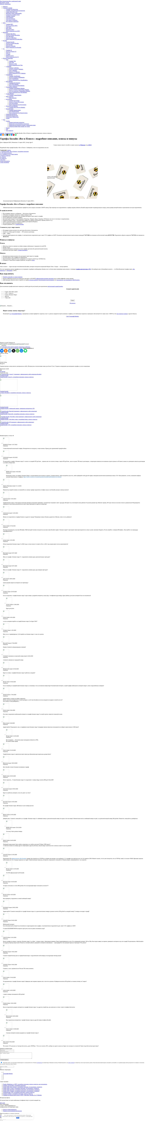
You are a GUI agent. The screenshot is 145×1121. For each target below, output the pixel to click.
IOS (7, 129)
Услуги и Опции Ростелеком (16, 102)
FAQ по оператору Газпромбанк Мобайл (19, 91)
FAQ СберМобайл (13, 78)
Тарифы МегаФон (10, 33)
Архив (7, 118)
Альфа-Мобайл (10, 93)
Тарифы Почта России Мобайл (17, 107)
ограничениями (20, 224)
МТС (4, 23)
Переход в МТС (10, 29)
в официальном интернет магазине (45, 278)
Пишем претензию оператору (16, 122)
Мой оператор (9, 96)
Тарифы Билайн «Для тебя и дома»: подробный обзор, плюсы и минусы (18, 419)
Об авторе (2, 371)
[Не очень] (7, 344)
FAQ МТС (8, 27)
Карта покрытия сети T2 (12, 57)
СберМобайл (9, 74)
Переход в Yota (13, 63)
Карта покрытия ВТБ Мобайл (16, 85)
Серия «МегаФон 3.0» (11, 12)
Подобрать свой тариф (6, 1108)
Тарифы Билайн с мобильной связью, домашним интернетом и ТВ (17, 408)
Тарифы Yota (12, 61)
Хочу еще (2, 1095)
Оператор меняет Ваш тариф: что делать (19, 126)
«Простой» (8, 297)
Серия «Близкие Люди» (11, 294)
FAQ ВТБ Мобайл (13, 84)
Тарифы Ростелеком (14, 100)
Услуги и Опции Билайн (12, 43)
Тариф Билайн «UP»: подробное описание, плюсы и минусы (15, 424)
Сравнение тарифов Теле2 (13, 14)
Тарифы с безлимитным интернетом (15, 10)
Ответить (5, 438)
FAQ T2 (8, 53)
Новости (5, 6)
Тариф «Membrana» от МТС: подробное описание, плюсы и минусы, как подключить (25, 1076)
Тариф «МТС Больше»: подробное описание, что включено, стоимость (21, 1082)
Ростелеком (9, 99)
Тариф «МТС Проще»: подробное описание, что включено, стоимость (21, 1083)
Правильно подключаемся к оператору (19, 123)
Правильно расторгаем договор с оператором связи (22, 125)
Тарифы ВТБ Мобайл (14, 83)
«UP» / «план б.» (9, 293)
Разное (8, 128)
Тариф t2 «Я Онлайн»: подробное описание (14, 1078)
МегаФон (5, 32)
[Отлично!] (26, 344)
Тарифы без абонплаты (12, 9)
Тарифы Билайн (10, 42)
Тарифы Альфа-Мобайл (15, 95)
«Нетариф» (9, 270)
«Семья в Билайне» (22, 250)
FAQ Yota (11, 62)
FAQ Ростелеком (13, 103)
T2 (3, 48)
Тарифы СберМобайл (14, 76)
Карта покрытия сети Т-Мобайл (17, 73)
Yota (7, 59)
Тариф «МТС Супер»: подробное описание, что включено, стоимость (21, 1081)
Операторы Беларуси (11, 114)
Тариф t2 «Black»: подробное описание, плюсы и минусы (18, 1086)
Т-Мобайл (8, 66)
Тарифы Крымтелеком (15, 110)
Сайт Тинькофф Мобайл (72, 316)
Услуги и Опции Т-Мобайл (16, 69)
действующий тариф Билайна (55, 286)
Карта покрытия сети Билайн (13, 47)
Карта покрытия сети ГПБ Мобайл (18, 92)
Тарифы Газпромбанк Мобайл (17, 88)
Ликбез (8, 121)
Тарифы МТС (9, 24)
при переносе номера (122, 313)
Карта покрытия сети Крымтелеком (18, 113)
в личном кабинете (33, 280)
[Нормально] (13, 344)
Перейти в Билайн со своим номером (12, 277)
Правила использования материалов (12, 1103)
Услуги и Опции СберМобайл (17, 77)
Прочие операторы (8, 58)
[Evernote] (16, 135)
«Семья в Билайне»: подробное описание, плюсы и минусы (15, 392)
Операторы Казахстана (12, 115)
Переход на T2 (10, 55)
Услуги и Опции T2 (11, 51)
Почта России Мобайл (12, 106)
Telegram (16, 348)
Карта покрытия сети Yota (16, 65)
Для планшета (9, 17)
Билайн (5, 40)
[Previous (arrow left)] (0, 1113)
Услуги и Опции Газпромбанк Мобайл (19, 89)
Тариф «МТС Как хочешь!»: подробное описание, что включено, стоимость (22, 1079)
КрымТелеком (9, 108)
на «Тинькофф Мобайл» (16, 313)
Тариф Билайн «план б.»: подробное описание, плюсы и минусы (17, 377)
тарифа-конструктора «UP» (83, 269)
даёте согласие (71, 1055)
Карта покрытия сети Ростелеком (17, 104)
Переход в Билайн (10, 46)
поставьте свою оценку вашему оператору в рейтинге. (16, 346)
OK (18, 1117)
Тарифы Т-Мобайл (14, 68)
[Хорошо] (20, 344)
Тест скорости (9, 130)
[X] (7, 135)
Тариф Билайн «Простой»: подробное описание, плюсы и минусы (17, 414)
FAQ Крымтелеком (14, 111)
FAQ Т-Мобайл (13, 70)
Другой (7, 296)
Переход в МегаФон (11, 38)
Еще (4, 119)
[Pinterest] (13, 135)
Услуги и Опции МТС (12, 25)
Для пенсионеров (10, 18)
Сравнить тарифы (7, 8)
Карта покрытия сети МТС (13, 31)
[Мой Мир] (11, 135)
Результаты (72, 303)
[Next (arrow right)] (2, 1113)
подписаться (39, 1055)
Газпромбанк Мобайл (11, 87)
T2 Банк (8, 54)
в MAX (90, 145)
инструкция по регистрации (46, 280)
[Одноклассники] (3, 135)
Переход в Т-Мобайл (14, 72)
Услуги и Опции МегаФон (13, 35)
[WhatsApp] (9, 135)
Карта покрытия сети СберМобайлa (18, 80)
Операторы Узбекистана (12, 117)
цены (33, 260)
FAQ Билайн (9, 44)
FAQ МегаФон (10, 36)
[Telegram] (5, 135)
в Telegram (82, 145)
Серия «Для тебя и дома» (11, 291)
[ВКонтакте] (1, 135)
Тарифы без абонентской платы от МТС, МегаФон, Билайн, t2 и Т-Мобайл (22, 1087)
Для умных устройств (11, 20)
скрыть (9, 150)
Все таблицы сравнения (12, 21)
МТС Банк (8, 28)
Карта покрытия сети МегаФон (14, 39)
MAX (21, 348)
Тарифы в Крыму (10, 16)
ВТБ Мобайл (9, 81)
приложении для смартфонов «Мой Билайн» (68, 280)
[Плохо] (2, 344)
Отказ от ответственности (9, 1102)
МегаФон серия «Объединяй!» (14, 13)
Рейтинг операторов (5, 4)
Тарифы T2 (9, 50)
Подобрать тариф (4, 2)
